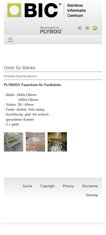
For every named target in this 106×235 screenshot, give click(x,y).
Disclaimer (90, 186)
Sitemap (92, 195)
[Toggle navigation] (10, 39)
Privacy (68, 186)
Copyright (47, 186)
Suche (27, 186)
